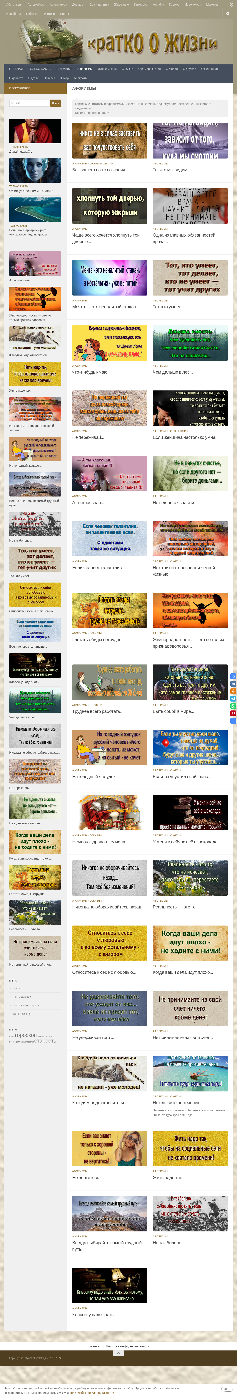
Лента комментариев (26, 1005)
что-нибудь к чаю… (91, 372)
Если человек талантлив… (98, 567)
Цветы (64, 14)
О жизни (127, 69)
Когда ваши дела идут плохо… (183, 972)
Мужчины (212, 4)
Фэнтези (49, 14)
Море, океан (192, 4)
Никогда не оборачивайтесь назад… (108, 907)
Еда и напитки (99, 4)
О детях (33, 78)
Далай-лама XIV (20, 151)
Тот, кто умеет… (168, 306)
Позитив (49, 78)
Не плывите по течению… (178, 1102)
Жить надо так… (169, 1177)
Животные (121, 4)
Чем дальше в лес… (173, 372)
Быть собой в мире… (173, 711)
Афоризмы (84, 69)
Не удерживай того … (93, 1037)
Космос (174, 4)
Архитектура (58, 4)
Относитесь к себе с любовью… (104, 972)
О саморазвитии (149, 69)
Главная (93, 1346)
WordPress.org (21, 1013)
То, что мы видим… (172, 169)
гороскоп (26, 1035)
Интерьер (140, 4)
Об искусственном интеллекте (31, 191)
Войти (16, 988)
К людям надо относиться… (99, 1102)
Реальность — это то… (176, 907)
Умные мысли (107, 69)
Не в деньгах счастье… (176, 502)
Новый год (13, 14)
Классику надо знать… (94, 1314)
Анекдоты (80, 78)
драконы (41, 1036)
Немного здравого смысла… (100, 842)
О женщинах (209, 69)
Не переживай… (88, 437)
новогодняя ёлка (17, 1042)
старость (45, 1041)
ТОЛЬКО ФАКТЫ (39, 69)
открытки (29, 1042)
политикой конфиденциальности (91, 1393)
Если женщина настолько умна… (185, 437)
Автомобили (36, 4)
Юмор (64, 78)
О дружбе (189, 69)
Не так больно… (168, 1242)
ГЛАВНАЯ (16, 69)
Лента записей (22, 996)
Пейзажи (32, 14)
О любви (172, 69)
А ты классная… (88, 502)
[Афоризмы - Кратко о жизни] (233, 676)
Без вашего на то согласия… (100, 169)
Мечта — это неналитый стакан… (105, 306)
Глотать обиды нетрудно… (98, 639)
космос (49, 1036)
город (11, 1036)
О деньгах (16, 78)
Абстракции (14, 4)
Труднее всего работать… (97, 711)
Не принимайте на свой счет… (183, 1037)
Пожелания (64, 69)
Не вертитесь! (86, 1177)
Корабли (158, 4)
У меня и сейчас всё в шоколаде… (187, 842)
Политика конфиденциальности (127, 1346)
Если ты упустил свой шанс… (182, 776)
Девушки (78, 4)
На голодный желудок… (95, 776)
